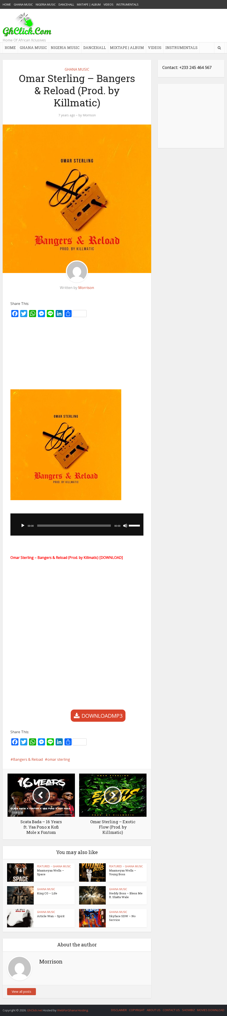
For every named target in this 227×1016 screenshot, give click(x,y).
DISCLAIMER (119, 1010)
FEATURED (43, 866)
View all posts (21, 991)
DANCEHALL (66, 4)
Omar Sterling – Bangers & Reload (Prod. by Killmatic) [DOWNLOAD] (66, 557)
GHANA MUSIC (23, 4)
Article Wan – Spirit (51, 916)
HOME (7, 4)
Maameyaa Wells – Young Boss (122, 872)
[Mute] (125, 525)
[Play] (23, 525)
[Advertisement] (143, 25)
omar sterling (58, 759)
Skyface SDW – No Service (122, 918)
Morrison (89, 115)
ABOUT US (153, 1010)
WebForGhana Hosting (72, 1010)
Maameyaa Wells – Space (50, 872)
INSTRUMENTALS (127, 4)
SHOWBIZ (188, 1010)
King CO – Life (47, 893)
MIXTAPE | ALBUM (89, 4)
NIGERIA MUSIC (46, 4)
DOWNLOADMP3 (102, 715)
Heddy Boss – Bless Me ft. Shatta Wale (126, 895)
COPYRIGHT (137, 1010)
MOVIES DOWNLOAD (210, 1010)
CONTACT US (171, 1010)
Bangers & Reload (28, 759)
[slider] (135, 525)
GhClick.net (35, 1010)
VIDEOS (109, 4)
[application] (76, 524)
